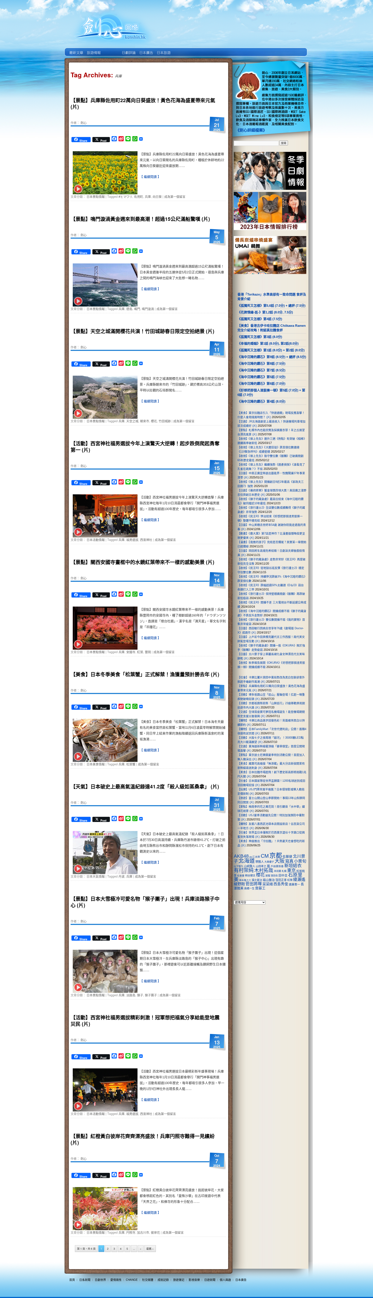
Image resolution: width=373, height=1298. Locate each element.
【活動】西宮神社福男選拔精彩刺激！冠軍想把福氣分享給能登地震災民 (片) (145, 1020)
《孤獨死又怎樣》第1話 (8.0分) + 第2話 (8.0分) (271, 350)
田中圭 (283, 875)
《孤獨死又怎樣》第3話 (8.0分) (259, 337)
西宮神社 (146, 539)
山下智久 (238, 866)
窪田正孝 (281, 880)
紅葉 (140, 652)
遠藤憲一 (294, 884)
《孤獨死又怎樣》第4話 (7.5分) (259, 319)
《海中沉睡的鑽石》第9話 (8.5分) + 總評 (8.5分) (271, 357)
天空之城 (132, 421)
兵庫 (148, 196)
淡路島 (130, 995)
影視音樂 (194, 1279)
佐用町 (138, 196)
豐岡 (148, 652)
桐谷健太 (250, 875)
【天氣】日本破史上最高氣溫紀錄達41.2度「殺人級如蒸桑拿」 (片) (145, 786)
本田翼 (277, 871)
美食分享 (181, 49)
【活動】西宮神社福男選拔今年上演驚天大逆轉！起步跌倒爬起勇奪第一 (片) (145, 446)
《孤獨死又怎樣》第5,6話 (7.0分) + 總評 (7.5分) (271, 305)
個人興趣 (225, 1279)
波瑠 (267, 875)
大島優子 (269, 862)
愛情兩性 (116, 1279)
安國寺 (130, 652)
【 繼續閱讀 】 (150, 177)
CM (265, 856)
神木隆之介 (245, 880)
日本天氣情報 (96, 876)
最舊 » (150, 1248)
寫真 (289, 861)
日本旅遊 (163, 49)
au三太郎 (254, 856)
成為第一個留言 (174, 196)
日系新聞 (84, 1279)
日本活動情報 (96, 539)
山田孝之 (261, 866)
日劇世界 (128, 49)
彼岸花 (155, 1232)
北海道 (247, 861)
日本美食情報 (96, 764)
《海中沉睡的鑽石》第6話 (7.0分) (261, 383)
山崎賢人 (249, 866)
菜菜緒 (267, 884)
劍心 (84, 122)
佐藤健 (287, 856)
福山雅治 (269, 880)
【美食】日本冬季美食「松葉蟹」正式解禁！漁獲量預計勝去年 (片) (145, 674)
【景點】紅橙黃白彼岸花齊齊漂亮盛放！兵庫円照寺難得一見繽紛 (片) (143, 1139)
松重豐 (240, 875)
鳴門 (137, 309)
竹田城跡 (165, 421)
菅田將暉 (253, 884)
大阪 (279, 861)
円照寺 (130, 1232)
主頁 (76, 49)
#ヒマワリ (125, 196)
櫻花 (154, 421)
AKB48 (241, 856)
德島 (129, 309)
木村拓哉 (263, 870)
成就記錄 (163, 1279)
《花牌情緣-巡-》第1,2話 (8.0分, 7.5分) (265, 312)
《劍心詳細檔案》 (251, 130)
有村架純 (244, 870)
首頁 (72, 1279)
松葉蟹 (130, 764)
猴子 (140, 995)
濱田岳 (274, 875)
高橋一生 (249, 888)
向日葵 (157, 196)
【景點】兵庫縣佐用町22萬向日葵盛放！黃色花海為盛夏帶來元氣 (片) (143, 103)
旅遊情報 (111, 49)
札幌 (284, 871)
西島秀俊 (280, 884)
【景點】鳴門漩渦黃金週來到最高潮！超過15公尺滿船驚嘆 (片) (140, 218)
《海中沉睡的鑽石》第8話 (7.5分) (261, 363)
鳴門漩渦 (148, 309)
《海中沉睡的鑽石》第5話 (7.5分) (261, 377)
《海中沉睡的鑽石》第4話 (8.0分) (261, 401)
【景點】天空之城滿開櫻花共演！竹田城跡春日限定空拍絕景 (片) (142, 331)
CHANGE (132, 1279)
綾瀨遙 (299, 879)
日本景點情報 (96, 196)
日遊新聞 (209, 1279)
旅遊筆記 (178, 1279)
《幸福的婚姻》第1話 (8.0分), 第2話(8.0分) (268, 343)
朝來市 (144, 421)
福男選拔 (132, 539)
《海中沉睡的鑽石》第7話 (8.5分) (261, 370)
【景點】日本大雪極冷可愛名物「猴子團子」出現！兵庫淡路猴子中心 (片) (145, 902)
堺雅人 (259, 861)
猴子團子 (151, 995)
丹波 (122, 876)
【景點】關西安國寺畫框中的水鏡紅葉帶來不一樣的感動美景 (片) (142, 561)
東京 (291, 870)
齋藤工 (260, 888)
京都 (275, 855)
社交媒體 (147, 1279)
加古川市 (143, 1232)
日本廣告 (146, 49)
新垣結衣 (293, 865)
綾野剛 (239, 884)
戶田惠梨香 (277, 866)
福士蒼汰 (257, 880)
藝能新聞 (93, 49)
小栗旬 (300, 861)
